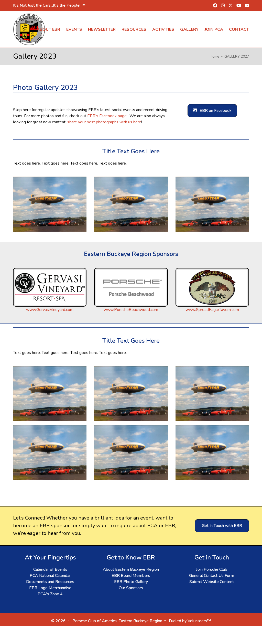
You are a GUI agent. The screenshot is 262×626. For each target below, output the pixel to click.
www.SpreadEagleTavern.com (212, 309)
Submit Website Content (211, 582)
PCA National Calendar (50, 575)
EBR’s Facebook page (107, 116)
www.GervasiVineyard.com (49, 309)
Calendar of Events (50, 569)
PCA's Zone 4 (50, 594)
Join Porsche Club (211, 569)
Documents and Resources (50, 582)
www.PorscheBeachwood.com (131, 309)
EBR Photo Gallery (131, 582)
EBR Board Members (131, 575)
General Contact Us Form (211, 575)
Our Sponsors (131, 588)
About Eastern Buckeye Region (131, 569)
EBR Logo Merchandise (50, 588)
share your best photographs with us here (104, 122)
